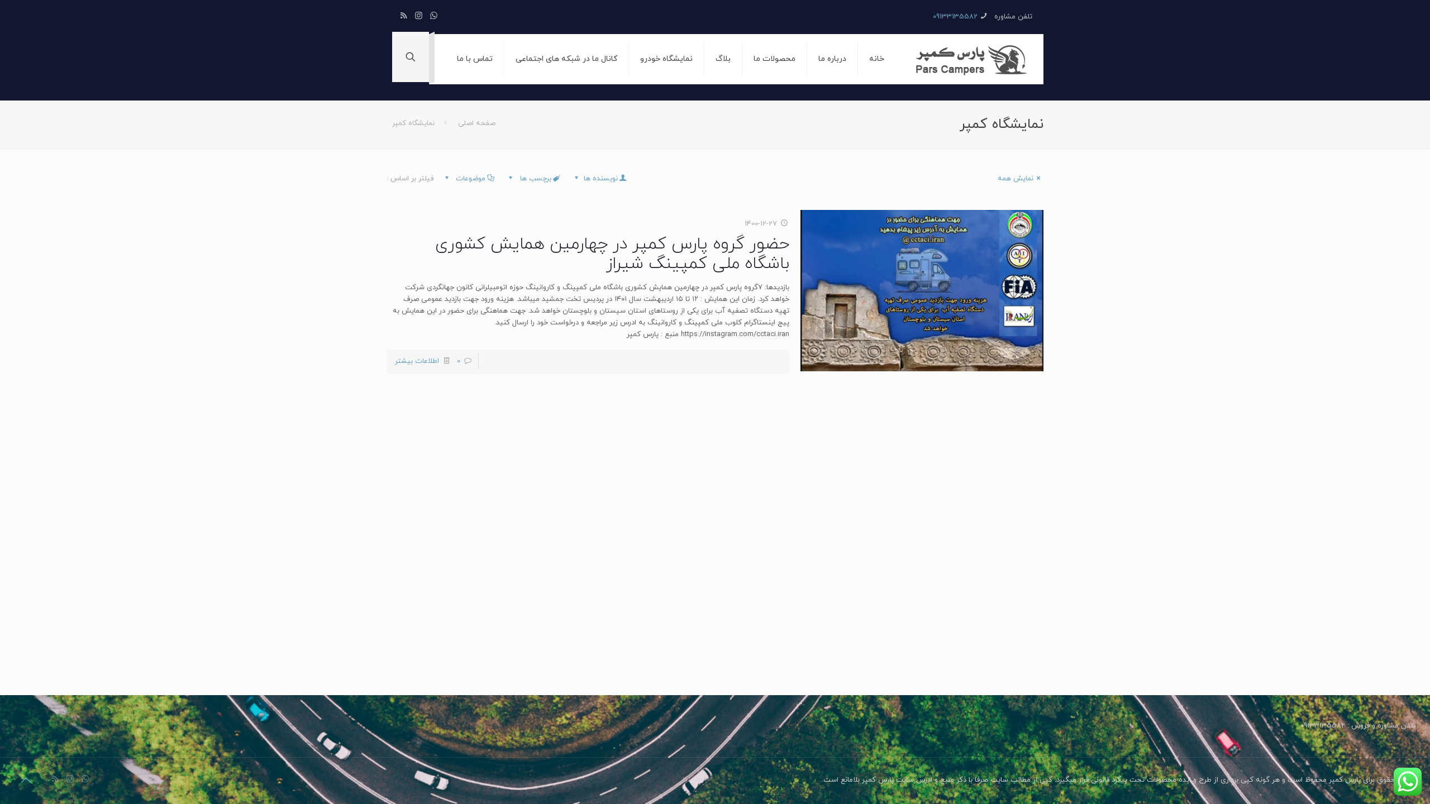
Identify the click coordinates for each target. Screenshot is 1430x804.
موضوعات (469, 179)
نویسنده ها (599, 179)
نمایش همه (1015, 179)
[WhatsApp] (434, 16)
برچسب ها (534, 179)
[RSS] (403, 16)
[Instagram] (419, 16)
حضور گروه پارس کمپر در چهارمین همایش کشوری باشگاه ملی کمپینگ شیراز (612, 254)
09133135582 (955, 17)
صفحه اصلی (476, 123)
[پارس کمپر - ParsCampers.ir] (972, 59)
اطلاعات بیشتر (417, 361)
